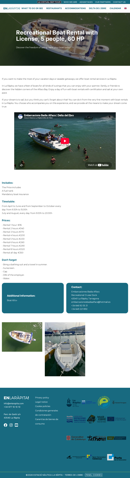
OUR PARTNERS (103, 2)
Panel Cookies (94, 475)
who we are (70, 2)
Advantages (86, 2)
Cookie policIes (42, 406)
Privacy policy (42, 397)
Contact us (119, 2)
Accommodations (75, 8)
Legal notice (41, 402)
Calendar (115, 8)
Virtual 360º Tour (50, 2)
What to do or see (32, 8)
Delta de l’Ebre (97, 8)
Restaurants (54, 8)
